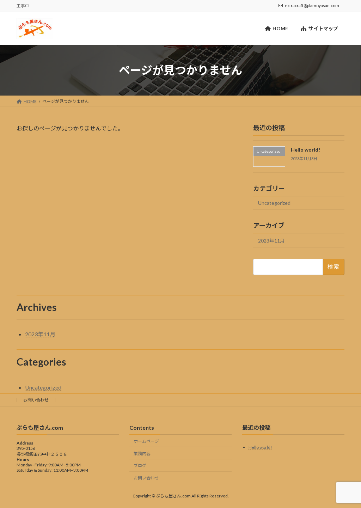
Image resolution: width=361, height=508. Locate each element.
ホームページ (146, 441)
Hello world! (305, 150)
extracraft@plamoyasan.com (312, 5)
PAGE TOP (345, 486)
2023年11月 (271, 241)
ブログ (140, 465)
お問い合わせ (36, 400)
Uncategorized (274, 203)
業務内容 (142, 453)
